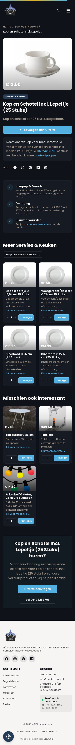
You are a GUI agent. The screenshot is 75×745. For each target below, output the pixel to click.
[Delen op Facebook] (15, 167)
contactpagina (45, 155)
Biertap (7, 704)
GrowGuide (49, 738)
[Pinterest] (23, 658)
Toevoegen (26, 317)
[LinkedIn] (31, 658)
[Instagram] (15, 658)
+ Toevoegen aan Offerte (38, 130)
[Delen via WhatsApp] (22, 167)
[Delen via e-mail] (45, 167)
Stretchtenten (11, 675)
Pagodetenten (11, 681)
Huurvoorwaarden (26, 731)
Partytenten (9, 687)
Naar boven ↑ (49, 731)
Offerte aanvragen (37, 589)
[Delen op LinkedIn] (38, 167)
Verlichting (9, 698)
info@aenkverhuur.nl (52, 679)
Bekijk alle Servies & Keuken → (23, 254)
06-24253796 (46, 151)
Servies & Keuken (26, 26)
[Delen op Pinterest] (30, 167)
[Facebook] (6, 658)
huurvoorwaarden (39, 224)
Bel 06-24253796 (38, 600)
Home (7, 26)
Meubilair (8, 692)
